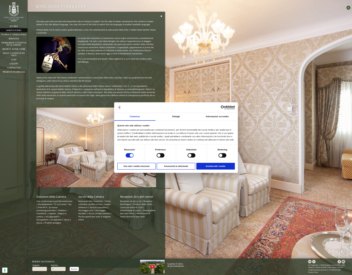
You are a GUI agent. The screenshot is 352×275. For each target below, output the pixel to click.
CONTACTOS (13, 67)
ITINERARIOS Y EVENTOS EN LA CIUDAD (13, 43)
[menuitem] (14, 26)
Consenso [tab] (135, 116)
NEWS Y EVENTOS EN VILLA (14, 54)
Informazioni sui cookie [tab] (217, 116)
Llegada (35, 265)
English (96, 21)
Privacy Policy (313, 272)
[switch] (160, 155)
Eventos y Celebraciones (14, 34)
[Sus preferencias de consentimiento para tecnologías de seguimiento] (4, 270)
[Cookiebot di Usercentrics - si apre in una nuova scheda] (223, 107)
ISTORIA (14, 26)
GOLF (13, 59)
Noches (54, 265)
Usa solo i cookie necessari (136, 166)
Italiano (87, 21)
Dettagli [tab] (176, 116)
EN (310, 261)
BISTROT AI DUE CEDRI (13, 49)
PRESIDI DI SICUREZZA (14, 71)
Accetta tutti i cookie (215, 166)
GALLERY (13, 63)
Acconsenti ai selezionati (176, 166)
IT (314, 261)
